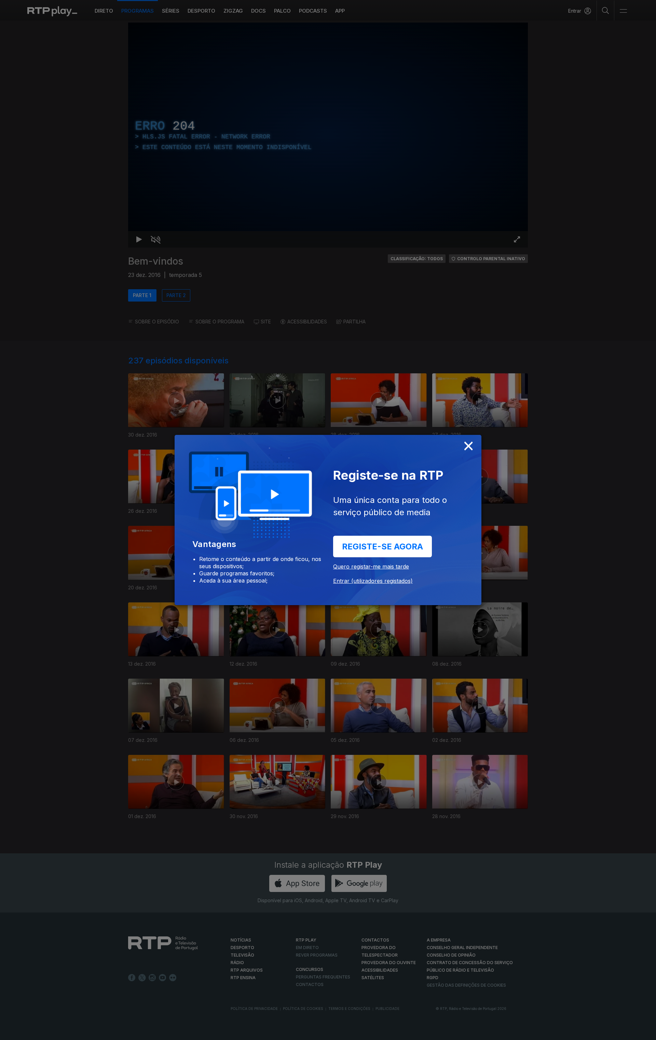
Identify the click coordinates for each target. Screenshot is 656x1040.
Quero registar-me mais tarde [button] (371, 566)
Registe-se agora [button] (382, 546)
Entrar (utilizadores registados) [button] (373, 580)
